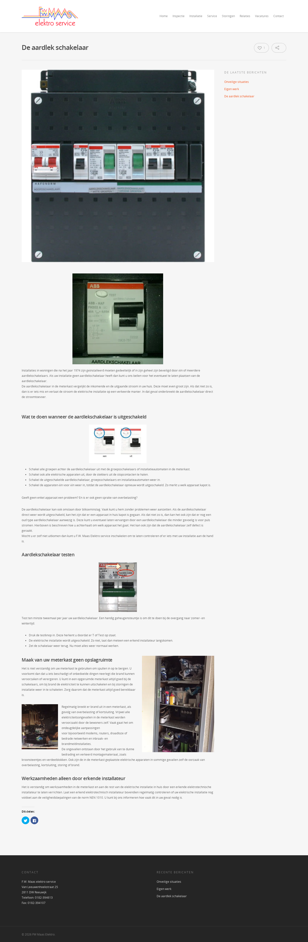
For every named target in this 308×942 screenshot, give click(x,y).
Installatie (195, 16)
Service (212, 16)
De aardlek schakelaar (239, 96)
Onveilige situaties (236, 82)
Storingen (228, 16)
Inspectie (179, 16)
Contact (278, 16)
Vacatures (262, 16)
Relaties (245, 16)
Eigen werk (231, 89)
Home (164, 16)
